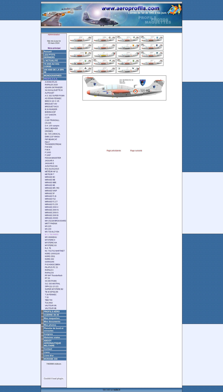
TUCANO (49, 303)
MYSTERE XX (51, 245)
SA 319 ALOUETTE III (54, 90)
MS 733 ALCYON (52, 232)
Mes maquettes (52, 318)
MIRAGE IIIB (50, 180)
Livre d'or (49, 355)
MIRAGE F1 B (50, 196)
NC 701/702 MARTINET (55, 251)
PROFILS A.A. (51, 79)
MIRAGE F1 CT (51, 202)
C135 (47, 117)
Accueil (48, 51)
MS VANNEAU (51, 237)
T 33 (47, 297)
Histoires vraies (52, 337)
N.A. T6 (48, 248)
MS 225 (48, 226)
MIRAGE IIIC (50, 177)
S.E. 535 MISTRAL (52, 284)
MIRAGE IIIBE (50, 182)
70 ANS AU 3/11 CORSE (51, 65)
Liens (47, 352)
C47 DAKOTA (50, 115)
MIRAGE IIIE (50, 185)
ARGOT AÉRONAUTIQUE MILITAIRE (52, 343)
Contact (48, 349)
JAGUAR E (49, 163)
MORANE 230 (50, 359)
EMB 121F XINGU (52, 137)
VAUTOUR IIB (50, 308)
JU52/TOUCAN (51, 166)
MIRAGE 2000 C (52, 207)
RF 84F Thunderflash (53, 275)
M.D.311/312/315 (52, 169)
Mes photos (50, 325)
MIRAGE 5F (50, 193)
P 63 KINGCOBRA (52, 265)
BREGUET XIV (51, 104)
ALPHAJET (49, 93)
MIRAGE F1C (50, 199)
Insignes (48, 334)
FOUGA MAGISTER (53, 158)
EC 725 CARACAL (52, 134)
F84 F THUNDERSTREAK (53, 143)
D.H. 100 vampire (52, 126)
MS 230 (48, 229)
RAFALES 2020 (51, 85)
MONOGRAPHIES (52, 75)
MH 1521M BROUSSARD (55, 221)
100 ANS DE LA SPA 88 (54, 70)
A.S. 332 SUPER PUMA (54, 96)
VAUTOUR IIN (50, 306)
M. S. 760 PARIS (51, 234)
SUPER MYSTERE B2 (54, 289)
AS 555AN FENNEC (53, 98)
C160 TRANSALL (52, 120)
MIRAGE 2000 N (52, 210)
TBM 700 (48, 300)
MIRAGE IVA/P (51, 191)
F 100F (48, 155)
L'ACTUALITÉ (51, 60)
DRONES (49, 131)
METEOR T (49, 174)
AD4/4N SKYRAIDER (54, 87)
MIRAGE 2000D (51, 218)
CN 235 (48, 123)
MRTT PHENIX (51, 224)
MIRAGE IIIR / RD (52, 188)
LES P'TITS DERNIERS (49, 56)
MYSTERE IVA (51, 243)
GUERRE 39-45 (51, 315)
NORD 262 (49, 259)
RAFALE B (49, 273)
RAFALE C (49, 270)
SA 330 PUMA (51, 281)
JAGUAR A (49, 161)
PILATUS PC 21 (51, 267)
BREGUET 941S (52, 107)
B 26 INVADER (51, 109)
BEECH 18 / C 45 (52, 101)
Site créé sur (111, 390)
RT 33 (47, 278)
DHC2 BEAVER (51, 128)
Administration (54, 35)
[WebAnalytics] (54, 369)
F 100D (48, 152)
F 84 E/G (48, 147)
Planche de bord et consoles (53, 329)
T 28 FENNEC (51, 295)
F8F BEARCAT (51, 139)
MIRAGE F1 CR (51, 204)
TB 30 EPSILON (51, 292)
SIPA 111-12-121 (52, 286)
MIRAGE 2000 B (51, 215)
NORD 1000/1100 (52, 254)
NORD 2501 (50, 256)
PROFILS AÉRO (52, 311)
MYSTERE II (50, 240)
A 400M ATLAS (51, 82)
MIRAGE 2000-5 (51, 213)
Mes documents (52, 321)
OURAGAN (49, 262)
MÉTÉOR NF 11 (51, 172)
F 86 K (47, 150)
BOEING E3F (50, 112)
